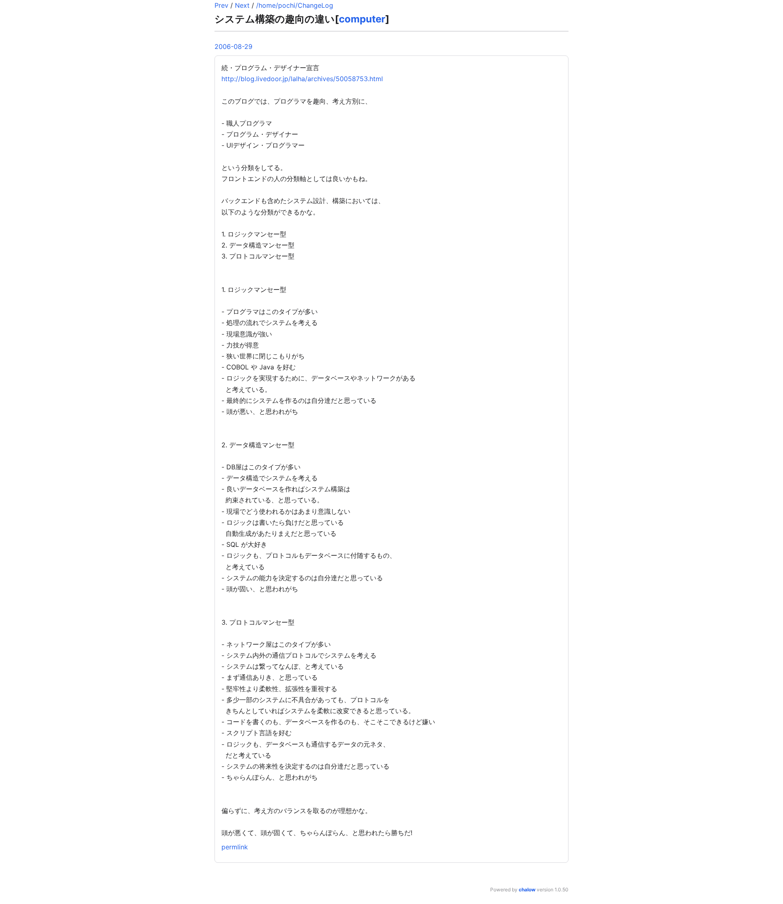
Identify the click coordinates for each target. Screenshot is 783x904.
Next (242, 5)
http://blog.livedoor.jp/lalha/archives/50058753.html (302, 79)
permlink (234, 847)
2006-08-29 (233, 46)
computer (362, 19)
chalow (527, 889)
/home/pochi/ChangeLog (294, 5)
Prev (221, 5)
